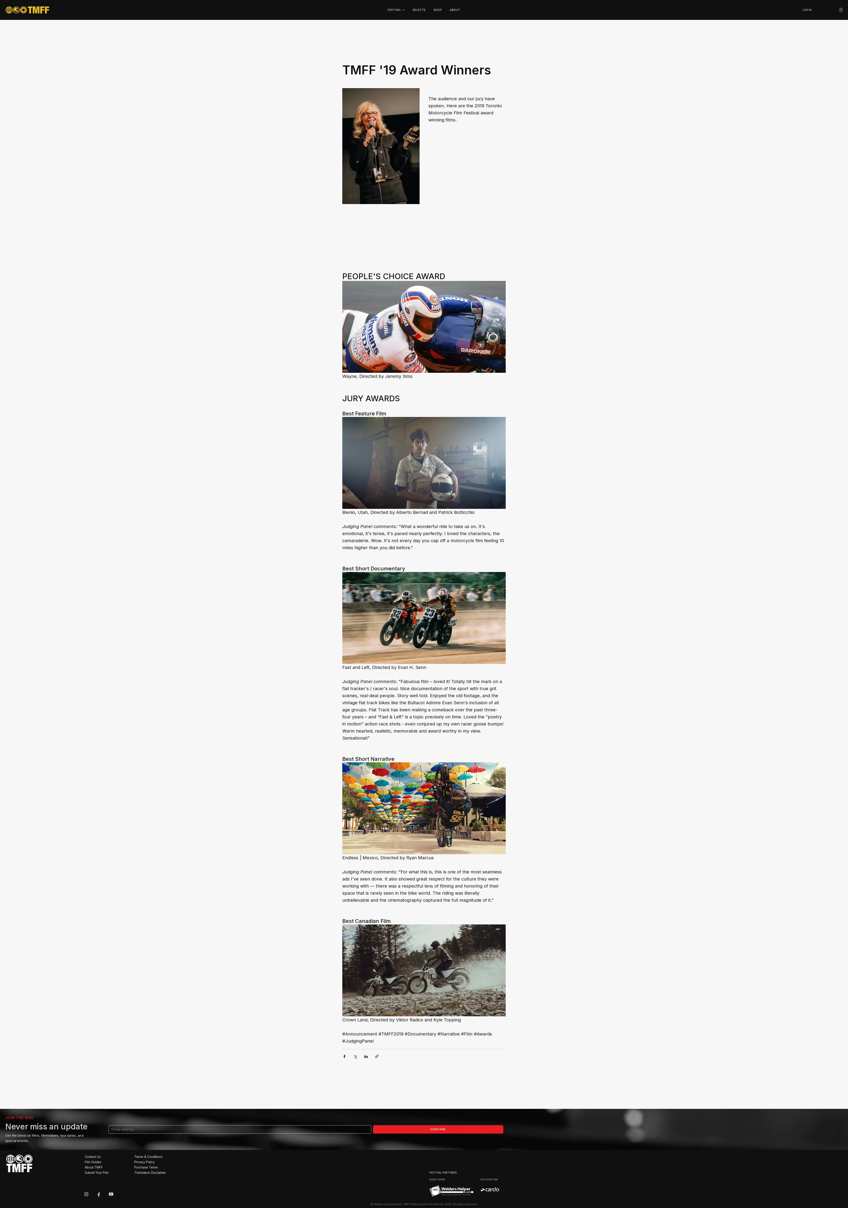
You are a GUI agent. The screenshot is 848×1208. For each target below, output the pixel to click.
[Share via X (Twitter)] (355, 1056)
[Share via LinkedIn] (366, 1056)
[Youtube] (111, 1194)
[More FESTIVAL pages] (404, 10)
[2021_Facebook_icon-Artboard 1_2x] (98, 1194)
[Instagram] (86, 1194)
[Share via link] (377, 1056)
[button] (841, 10)
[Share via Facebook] (344, 1056)
